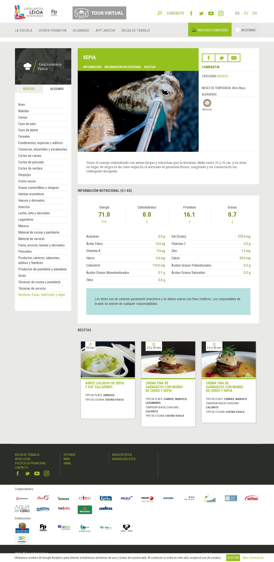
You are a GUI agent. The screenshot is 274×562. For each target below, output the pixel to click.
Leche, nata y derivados (34, 213)
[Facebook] (191, 13)
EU (246, 13)
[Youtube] (211, 13)
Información (92, 67)
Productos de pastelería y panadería (42, 269)
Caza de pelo (27, 124)
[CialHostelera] (85, 498)
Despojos (24, 175)
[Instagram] (220, 13)
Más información (253, 557)
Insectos (24, 207)
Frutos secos (27, 181)
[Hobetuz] (85, 527)
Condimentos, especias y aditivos (40, 143)
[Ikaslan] (105, 527)
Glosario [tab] (57, 89)
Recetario (248, 30)
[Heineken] (64, 498)
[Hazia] (43, 498)
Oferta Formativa (53, 30)
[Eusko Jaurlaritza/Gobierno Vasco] (22, 527)
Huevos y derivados (31, 200)
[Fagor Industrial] (147, 498)
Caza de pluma (28, 130)
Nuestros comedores (213, 30)
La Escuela (23, 30)
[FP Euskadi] (43, 527)
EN (255, 13)
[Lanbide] (64, 527)
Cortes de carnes (29, 156)
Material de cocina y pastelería (38, 232)
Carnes (22, 117)
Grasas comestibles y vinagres (38, 188)
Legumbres (25, 220)
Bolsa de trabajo (136, 30)
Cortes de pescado (31, 162)
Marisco (23, 226)
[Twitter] (201, 13)
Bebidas (23, 111)
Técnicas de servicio (32, 288)
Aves (21, 105)
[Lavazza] (105, 507)
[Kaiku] (105, 498)
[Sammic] (22, 498)
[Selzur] (126, 498)
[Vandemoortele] (168, 498)
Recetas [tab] (28, 89)
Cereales (24, 136)
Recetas (150, 67)
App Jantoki (105, 30)
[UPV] (126, 527)
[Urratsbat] (22, 540)
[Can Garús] (210, 498)
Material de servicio (31, 239)
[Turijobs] (64, 508)
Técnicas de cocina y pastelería (39, 282)
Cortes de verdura (30, 168)
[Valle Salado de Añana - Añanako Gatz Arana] (231, 498)
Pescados (25, 251)
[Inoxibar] (252, 498)
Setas (22, 276)
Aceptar (233, 557)
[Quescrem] (43, 509)
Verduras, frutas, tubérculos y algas (41, 295)
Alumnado (81, 30)
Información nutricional (122, 67)
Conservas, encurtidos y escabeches (42, 149)
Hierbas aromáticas (31, 194)
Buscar (159, 13)
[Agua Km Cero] (22, 508)
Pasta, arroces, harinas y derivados (41, 245)
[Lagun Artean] (189, 498)
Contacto (21, 467)
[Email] (234, 57)
